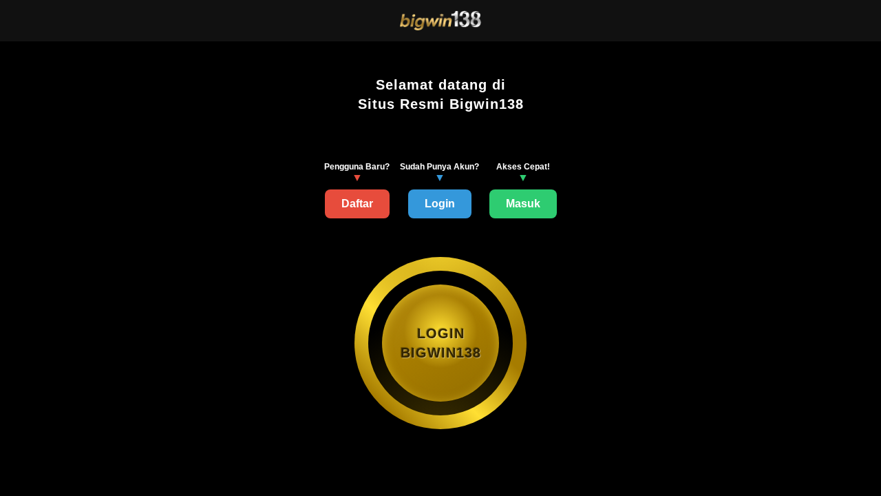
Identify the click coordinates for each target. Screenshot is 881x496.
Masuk (523, 203)
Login (440, 203)
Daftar (357, 203)
